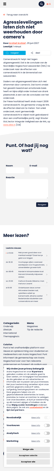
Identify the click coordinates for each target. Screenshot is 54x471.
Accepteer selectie (28, 455)
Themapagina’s (11, 336)
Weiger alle (28, 449)
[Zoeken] (41, 4)
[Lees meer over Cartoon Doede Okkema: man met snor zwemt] (27, 282)
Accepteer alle (28, 462)
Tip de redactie (35, 329)
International (10, 333)
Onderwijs (8, 326)
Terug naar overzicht (17, 14)
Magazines (32, 326)
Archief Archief (17, 43)
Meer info (35, 417)
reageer (14, 52)
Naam (9, 165)
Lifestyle (7, 329)
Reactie (10, 177)
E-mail (33, 165)
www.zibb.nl (9, 124)
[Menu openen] (4, 4)
